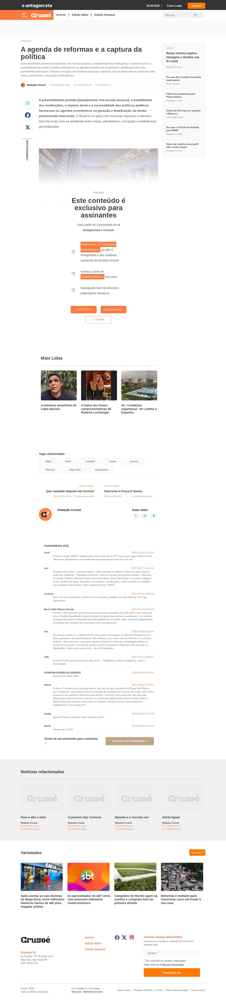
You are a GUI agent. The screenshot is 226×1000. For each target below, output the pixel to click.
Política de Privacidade (172, 964)
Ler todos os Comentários (128, 741)
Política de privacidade (177, 990)
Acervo (61, 14)
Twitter (27, 127)
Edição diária (80, 14)
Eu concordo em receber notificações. (166, 960)
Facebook (27, 115)
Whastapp (27, 102)
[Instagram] (132, 937)
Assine (159, 990)
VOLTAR (99, 319)
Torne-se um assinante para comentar (71, 738)
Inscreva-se (172, 972)
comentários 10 (104, 85)
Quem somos (123, 990)
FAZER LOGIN (82, 309)
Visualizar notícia (51, 372)
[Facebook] (117, 937)
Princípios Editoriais (143, 990)
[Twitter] (124, 937)
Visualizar (172, 48)
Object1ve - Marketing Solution (87, 992)
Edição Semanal (104, 14)
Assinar (196, 5)
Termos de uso (198, 990)
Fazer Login (174, 5)
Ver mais (196, 852)
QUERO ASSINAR (112, 309)
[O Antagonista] (37, 5)
